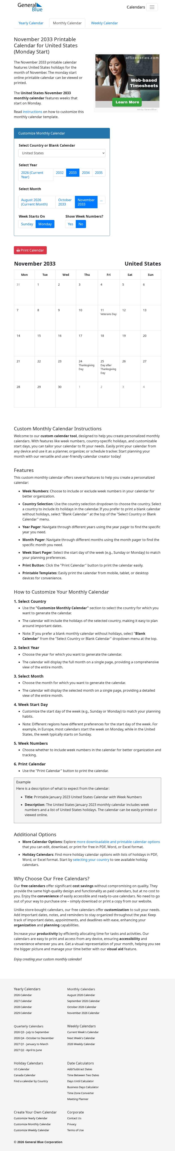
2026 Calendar (23, 995)
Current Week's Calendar (83, 1032)
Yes (70, 224)
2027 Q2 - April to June (28, 1050)
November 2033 (86, 202)
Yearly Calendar (31, 23)
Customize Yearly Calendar (30, 1118)
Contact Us (74, 1118)
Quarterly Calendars (28, 1026)
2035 (99, 172)
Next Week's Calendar (81, 1038)
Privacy (71, 1124)
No (81, 224)
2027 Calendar (23, 1001)
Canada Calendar (24, 1075)
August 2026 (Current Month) (34, 202)
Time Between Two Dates (83, 1075)
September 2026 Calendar (83, 1001)
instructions (32, 111)
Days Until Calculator (80, 1081)
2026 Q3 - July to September (31, 1032)
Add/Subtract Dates (79, 1069)
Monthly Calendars (81, 989)
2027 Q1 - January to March (31, 1044)
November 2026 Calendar (83, 1013)
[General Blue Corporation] (30, 7)
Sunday (27, 224)
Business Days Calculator (83, 1087)
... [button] (101, 200)
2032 (60, 172)
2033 (73, 172)
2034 (86, 172)
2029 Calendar (23, 1013)
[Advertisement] (126, 138)
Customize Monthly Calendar (32, 1124)
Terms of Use (75, 1130)
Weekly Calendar (104, 23)
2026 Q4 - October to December (34, 1038)
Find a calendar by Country (31, 1081)
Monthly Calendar (67, 23)
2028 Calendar (23, 1007)
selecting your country (91, 859)
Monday (45, 224)
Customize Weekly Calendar (31, 1130)
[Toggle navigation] (152, 7)
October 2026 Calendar (81, 1007)
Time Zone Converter (80, 1093)
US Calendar (21, 1069)
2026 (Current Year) (32, 174)
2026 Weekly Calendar (81, 1044)
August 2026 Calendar (81, 995)
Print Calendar (32, 250)
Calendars (136, 7)
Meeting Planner (77, 1099)
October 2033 (65, 202)
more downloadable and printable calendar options (118, 841)
